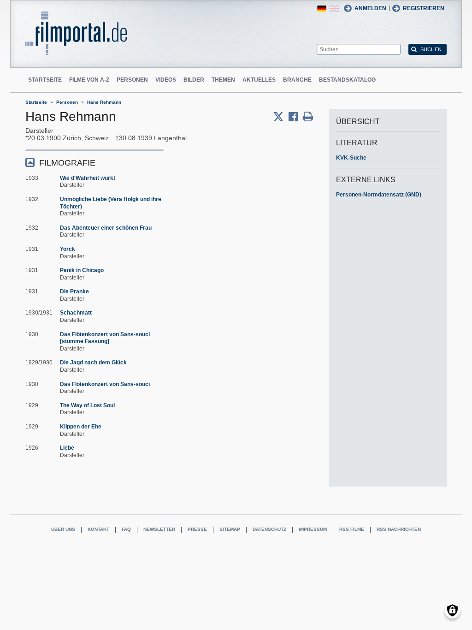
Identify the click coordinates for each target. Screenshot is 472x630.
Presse (197, 529)
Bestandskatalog (347, 80)
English (334, 8)
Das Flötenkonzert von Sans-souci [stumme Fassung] (105, 338)
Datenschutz (269, 529)
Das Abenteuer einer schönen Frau (106, 228)
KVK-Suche (351, 158)
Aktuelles (259, 80)
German (322, 8)
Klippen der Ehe (80, 426)
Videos (165, 80)
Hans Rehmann (104, 102)
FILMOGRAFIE (67, 162)
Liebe (67, 448)
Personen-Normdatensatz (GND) (378, 194)
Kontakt (98, 529)
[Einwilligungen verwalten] (452, 610)
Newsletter (159, 529)
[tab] (94, 162)
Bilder (193, 80)
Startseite (45, 80)
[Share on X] (281, 116)
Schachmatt (76, 312)
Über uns (63, 529)
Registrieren (423, 8)
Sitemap (229, 529)
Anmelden (370, 8)
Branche (297, 80)
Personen (132, 80)
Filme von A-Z (89, 80)
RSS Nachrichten (399, 529)
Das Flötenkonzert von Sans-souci (105, 384)
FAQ (126, 529)
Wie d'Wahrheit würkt (87, 178)
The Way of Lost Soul (87, 405)
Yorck (67, 249)
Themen (223, 80)
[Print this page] (308, 116)
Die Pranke (74, 291)
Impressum (313, 529)
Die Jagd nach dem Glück (93, 362)
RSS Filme (351, 529)
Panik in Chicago (82, 270)
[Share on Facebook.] (296, 116)
